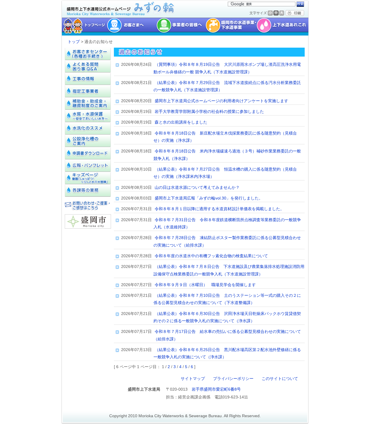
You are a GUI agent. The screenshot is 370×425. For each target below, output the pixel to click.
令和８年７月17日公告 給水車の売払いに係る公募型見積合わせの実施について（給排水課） (227, 335)
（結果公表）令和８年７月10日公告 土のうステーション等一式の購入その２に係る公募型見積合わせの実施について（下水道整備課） (227, 299)
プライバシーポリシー (233, 378)
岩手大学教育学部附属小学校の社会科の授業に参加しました (209, 111)
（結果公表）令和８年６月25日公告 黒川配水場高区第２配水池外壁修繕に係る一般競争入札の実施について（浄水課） (227, 353)
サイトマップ (193, 378)
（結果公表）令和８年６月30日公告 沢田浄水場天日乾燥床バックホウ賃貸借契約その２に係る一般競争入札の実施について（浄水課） (227, 317)
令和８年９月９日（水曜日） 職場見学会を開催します (205, 284)
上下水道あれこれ (283, 27)
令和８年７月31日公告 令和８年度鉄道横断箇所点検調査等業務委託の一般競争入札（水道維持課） (227, 223)
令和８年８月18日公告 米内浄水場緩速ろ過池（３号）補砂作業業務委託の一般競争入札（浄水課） (227, 155)
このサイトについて (280, 378)
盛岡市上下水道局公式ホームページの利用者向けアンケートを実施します (221, 100)
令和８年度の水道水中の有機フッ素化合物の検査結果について (211, 255)
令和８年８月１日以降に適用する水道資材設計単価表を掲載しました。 (219, 208)
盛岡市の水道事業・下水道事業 (231, 27)
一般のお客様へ (131, 27)
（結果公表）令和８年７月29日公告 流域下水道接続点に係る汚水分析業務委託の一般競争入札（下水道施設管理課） (227, 86)
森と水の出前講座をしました (181, 122)
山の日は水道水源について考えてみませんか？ (197, 187)
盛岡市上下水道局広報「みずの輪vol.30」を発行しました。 (209, 198)
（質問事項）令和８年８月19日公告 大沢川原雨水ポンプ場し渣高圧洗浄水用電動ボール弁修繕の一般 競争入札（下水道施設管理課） (227, 68)
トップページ (83, 27)
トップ (74, 41)
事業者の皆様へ (181, 27)
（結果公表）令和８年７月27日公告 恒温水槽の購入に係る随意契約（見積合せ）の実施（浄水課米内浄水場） (225, 173)
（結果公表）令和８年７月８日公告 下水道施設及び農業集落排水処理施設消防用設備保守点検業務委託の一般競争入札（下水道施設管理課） (228, 270)
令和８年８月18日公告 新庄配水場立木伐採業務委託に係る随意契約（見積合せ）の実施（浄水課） (225, 137)
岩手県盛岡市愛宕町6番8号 (216, 389)
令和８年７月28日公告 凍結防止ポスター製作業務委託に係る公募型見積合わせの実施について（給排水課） (227, 241)
